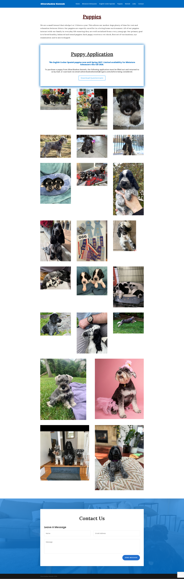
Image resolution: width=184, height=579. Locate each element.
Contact (141, 4)
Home (78, 4)
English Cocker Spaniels (107, 4)
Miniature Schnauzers (89, 4)
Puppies (120, 4)
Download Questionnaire (92, 78)
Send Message (131, 558)
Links (134, 4)
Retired (127, 4)
